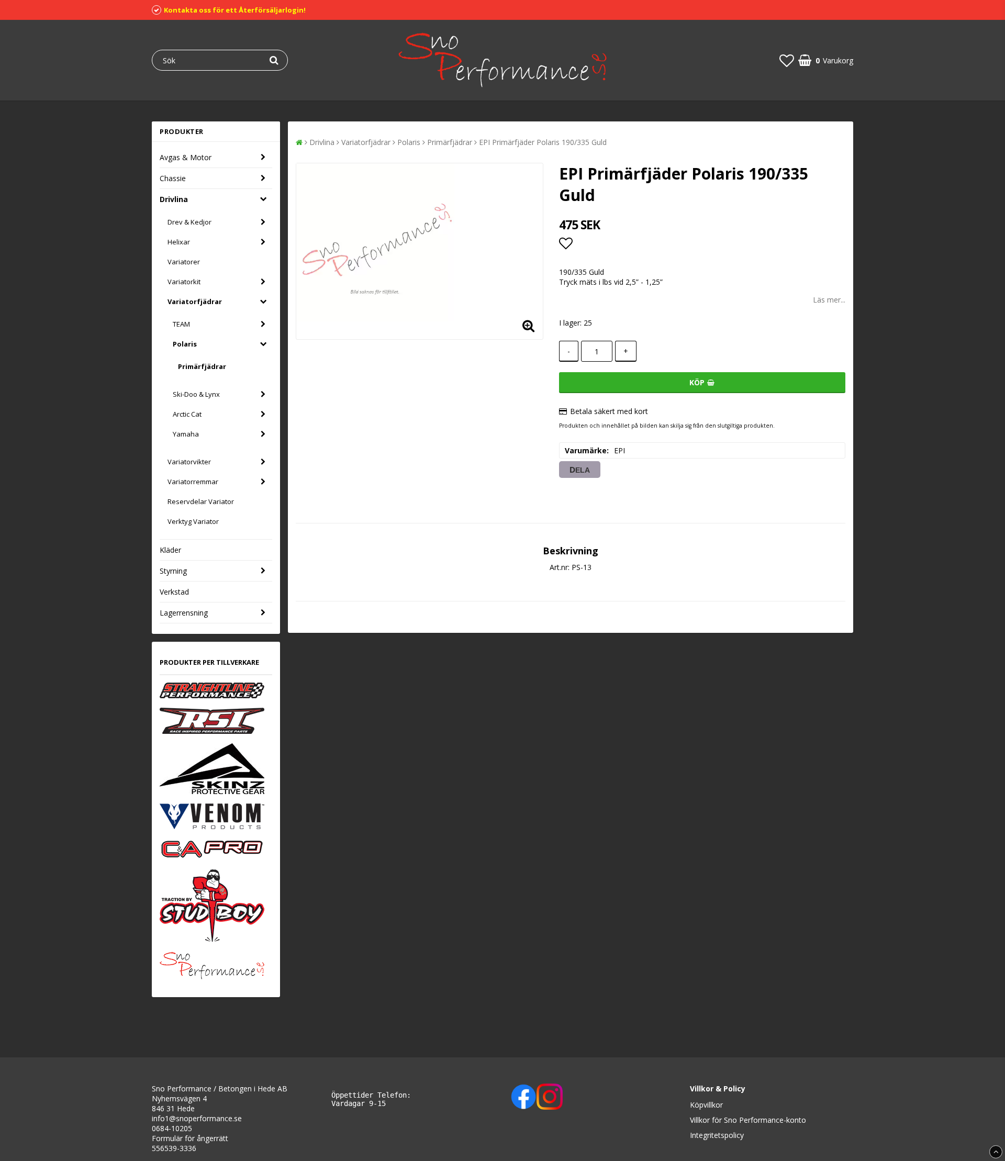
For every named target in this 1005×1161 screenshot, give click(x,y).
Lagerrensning (184, 613)
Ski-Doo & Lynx (196, 394)
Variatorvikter (189, 461)
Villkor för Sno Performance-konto (748, 1120)
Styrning (173, 571)
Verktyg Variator (193, 521)
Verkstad (174, 592)
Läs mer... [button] (829, 300)
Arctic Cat (187, 414)
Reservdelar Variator (201, 501)
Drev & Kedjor (189, 222)
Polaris (185, 344)
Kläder (170, 550)
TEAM (181, 324)
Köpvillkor (706, 1105)
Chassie (173, 178)
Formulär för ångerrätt (190, 1138)
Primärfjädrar (202, 366)
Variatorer (184, 261)
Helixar (179, 242)
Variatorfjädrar (195, 301)
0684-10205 (172, 1128)
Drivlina (174, 199)
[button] (786, 60)
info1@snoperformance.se (197, 1118)
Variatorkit (184, 281)
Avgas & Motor (185, 157)
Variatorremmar (193, 481)
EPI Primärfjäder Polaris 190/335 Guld (543, 142)
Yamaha (186, 434)
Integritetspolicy (717, 1135)
